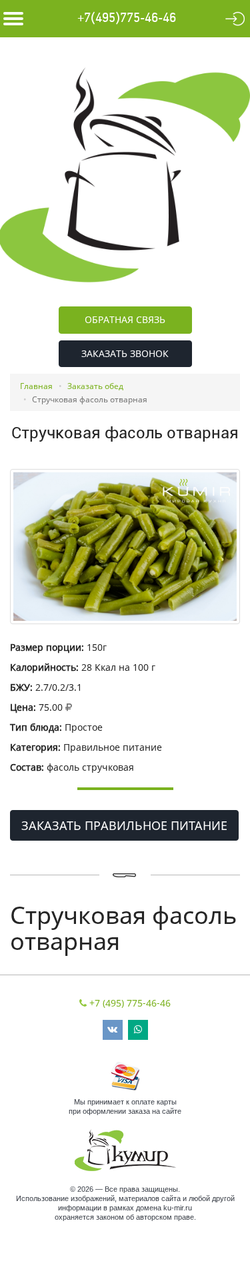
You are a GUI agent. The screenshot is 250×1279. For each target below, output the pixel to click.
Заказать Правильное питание (124, 825)
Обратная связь (125, 319)
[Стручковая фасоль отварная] (125, 546)
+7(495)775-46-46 (126, 18)
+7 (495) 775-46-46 (130, 1003)
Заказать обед (95, 386)
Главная (36, 386)
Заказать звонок (125, 353)
